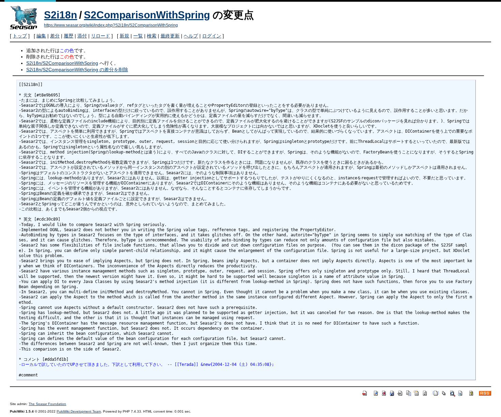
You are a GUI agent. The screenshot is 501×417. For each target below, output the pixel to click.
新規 (124, 36)
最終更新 (170, 36)
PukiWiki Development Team (79, 411)
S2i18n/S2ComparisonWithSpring (62, 63)
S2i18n (60, 14)
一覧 (138, 36)
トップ (20, 36)
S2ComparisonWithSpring (147, 14)
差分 (55, 36)
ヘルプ (191, 36)
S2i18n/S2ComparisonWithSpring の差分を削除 (77, 69)
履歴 (68, 36)
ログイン (211, 36)
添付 (82, 36)
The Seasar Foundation (47, 404)
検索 (151, 36)
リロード (100, 36)
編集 (41, 36)
